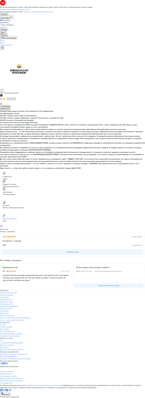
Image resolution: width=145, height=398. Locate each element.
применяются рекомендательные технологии (44, 385)
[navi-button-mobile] (2, 48)
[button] (2, 40)
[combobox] (5, 394)
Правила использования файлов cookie (38, 12)
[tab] (5, 106)
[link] (4, 35)
